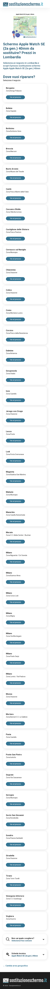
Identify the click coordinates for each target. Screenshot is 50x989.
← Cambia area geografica (15, 966)
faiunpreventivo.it (15, 985)
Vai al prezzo (15, 97)
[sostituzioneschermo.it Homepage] (25, 980)
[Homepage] (23, 3)
